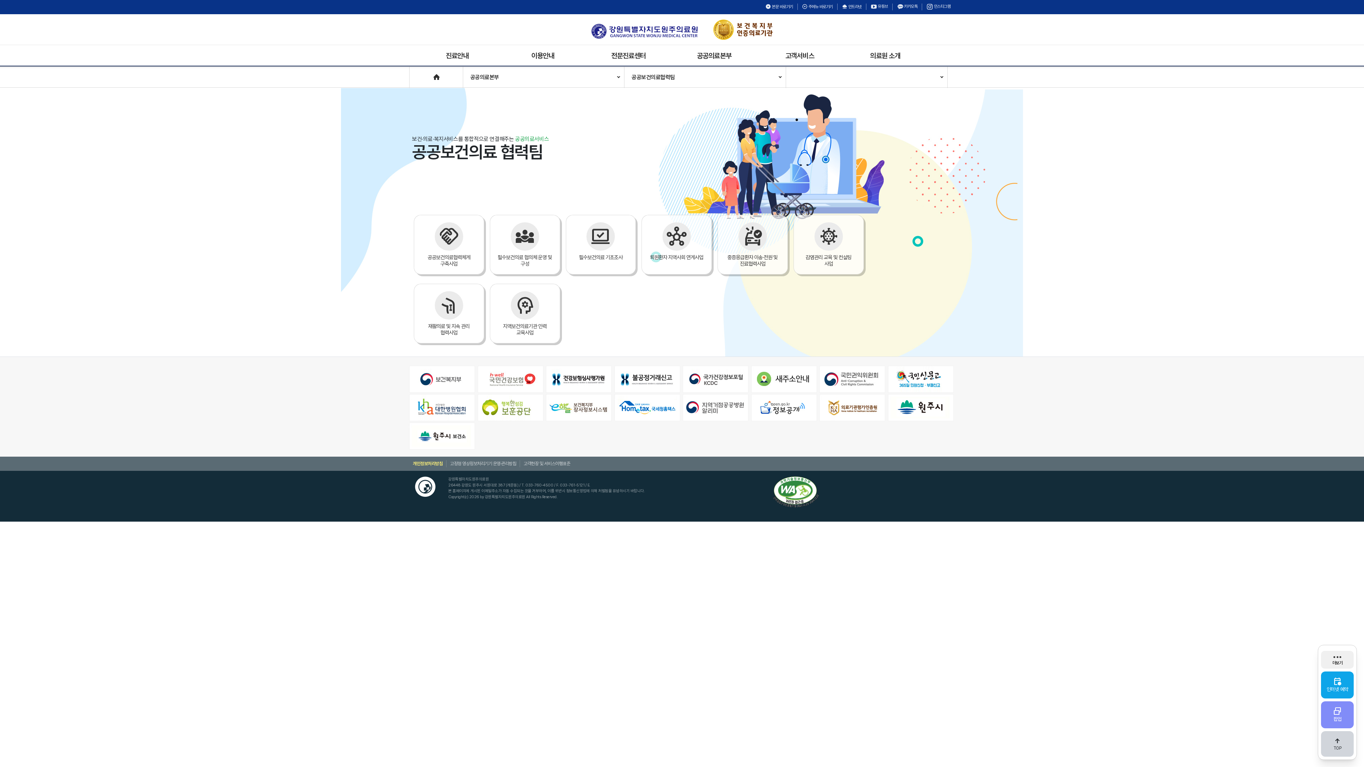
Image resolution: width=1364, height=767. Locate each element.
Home (417, 73)
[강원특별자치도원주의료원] (644, 31)
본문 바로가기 (782, 6)
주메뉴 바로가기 (820, 6)
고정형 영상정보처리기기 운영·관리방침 (483, 463)
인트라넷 (854, 6)
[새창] (442, 379)
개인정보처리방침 (428, 463)
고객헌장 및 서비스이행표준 (547, 463)
